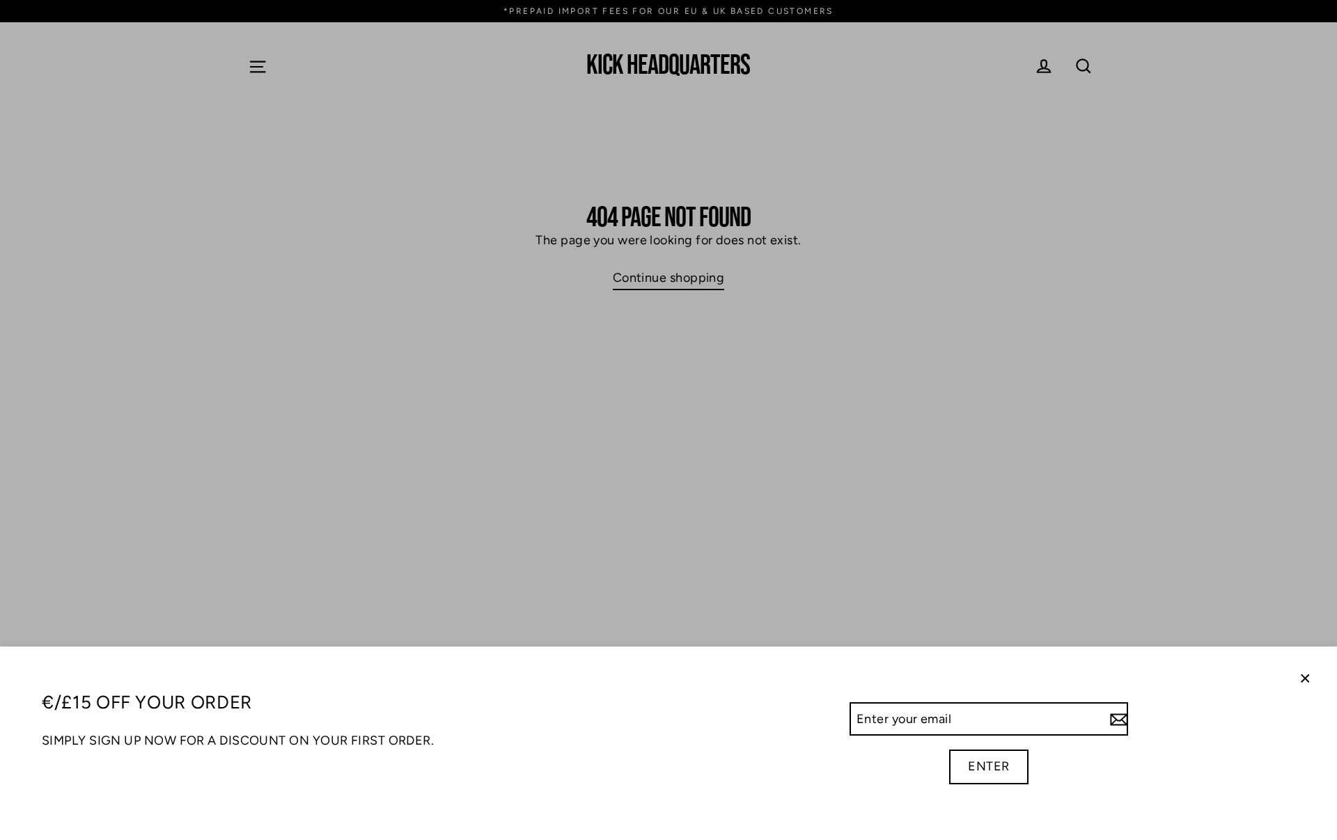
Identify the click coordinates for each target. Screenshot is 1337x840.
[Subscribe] (1117, 719)
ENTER (988, 766)
